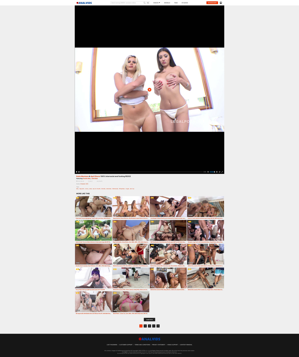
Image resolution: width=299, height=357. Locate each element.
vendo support (172, 344)
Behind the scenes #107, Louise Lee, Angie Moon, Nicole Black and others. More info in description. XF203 (216, 289)
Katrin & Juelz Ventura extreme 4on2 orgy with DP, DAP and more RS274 (207, 218)
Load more (149, 319)
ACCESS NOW (212, 3)
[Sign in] (221, 2)
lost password (112, 344)
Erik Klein (95, 178)
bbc (77, 188)
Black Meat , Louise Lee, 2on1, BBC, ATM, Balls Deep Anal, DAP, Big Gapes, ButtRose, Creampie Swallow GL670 (142, 313)
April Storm (95, 176)
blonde (103, 188)
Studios (185, 3)
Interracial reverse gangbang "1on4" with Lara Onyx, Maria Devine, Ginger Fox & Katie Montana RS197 (102, 218)
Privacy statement (158, 344)
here (126, 352)
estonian (108, 188)
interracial (115, 188)
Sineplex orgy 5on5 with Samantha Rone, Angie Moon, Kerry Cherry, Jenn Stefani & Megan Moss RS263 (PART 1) (217, 242)
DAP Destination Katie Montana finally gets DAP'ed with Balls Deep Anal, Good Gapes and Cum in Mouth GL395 (180, 242)
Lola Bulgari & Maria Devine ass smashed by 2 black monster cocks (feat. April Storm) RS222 (175, 218)
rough (127, 188)
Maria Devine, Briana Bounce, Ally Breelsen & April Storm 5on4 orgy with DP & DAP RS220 (136, 218)
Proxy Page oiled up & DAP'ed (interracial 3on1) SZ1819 (90, 289)
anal (90, 188)
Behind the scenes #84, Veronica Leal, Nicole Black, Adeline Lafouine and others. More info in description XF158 (180, 265)
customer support (125, 344)
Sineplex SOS (84, 184)
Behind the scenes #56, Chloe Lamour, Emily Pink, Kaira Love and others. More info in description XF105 (140, 289)
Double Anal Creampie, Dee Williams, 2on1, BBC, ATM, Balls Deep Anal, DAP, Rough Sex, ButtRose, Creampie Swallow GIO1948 (109, 265)
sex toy (132, 188)
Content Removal (186, 344)
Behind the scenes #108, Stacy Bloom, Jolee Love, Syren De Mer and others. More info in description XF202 (179, 289)
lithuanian (122, 188)
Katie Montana (82, 176)
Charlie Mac (87, 178)
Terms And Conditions (142, 344)
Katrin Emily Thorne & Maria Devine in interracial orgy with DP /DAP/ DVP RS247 (97, 242)
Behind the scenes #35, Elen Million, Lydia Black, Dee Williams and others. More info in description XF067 (141, 265)
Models (167, 3)
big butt (81, 188)
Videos (155, 3)
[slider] (140, 172)
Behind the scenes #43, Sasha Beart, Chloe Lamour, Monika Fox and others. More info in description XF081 (216, 265)
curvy (86, 188)
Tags (176, 3)
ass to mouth (96, 188)
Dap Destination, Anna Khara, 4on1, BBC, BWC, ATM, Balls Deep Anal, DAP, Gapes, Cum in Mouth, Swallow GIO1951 (143, 242)
